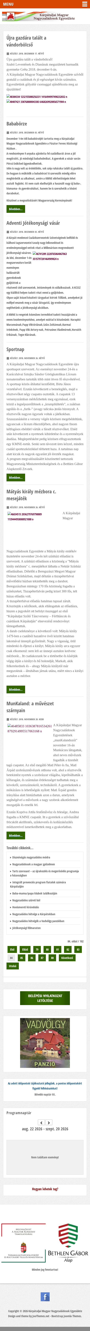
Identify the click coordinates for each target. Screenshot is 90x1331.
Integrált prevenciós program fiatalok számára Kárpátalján (38, 884)
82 (68, 949)
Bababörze (16, 123)
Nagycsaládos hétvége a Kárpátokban (33, 914)
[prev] (41, 1122)
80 (47, 949)
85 (21, 958)
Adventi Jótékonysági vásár (33, 222)
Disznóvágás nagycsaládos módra (31, 857)
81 (57, 949)
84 (11, 958)
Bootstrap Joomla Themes (66, 1316)
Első (12, 949)
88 (52, 958)
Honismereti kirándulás (25, 907)
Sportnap (15, 349)
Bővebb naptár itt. (45, 1094)
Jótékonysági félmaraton (26, 928)
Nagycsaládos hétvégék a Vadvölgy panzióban (38, 921)
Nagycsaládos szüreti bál (26, 900)
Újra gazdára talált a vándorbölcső (26, 41)
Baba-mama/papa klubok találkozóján (34, 893)
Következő (67, 958)
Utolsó (12, 966)
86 (32, 958)
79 (37, 949)
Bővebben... (16, 209)
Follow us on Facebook (45, 1296)
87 (42, 958)
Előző (25, 949)
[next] (48, 1122)
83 (78, 949)
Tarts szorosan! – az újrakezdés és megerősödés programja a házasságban (44, 873)
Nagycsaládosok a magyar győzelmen (33, 864)
